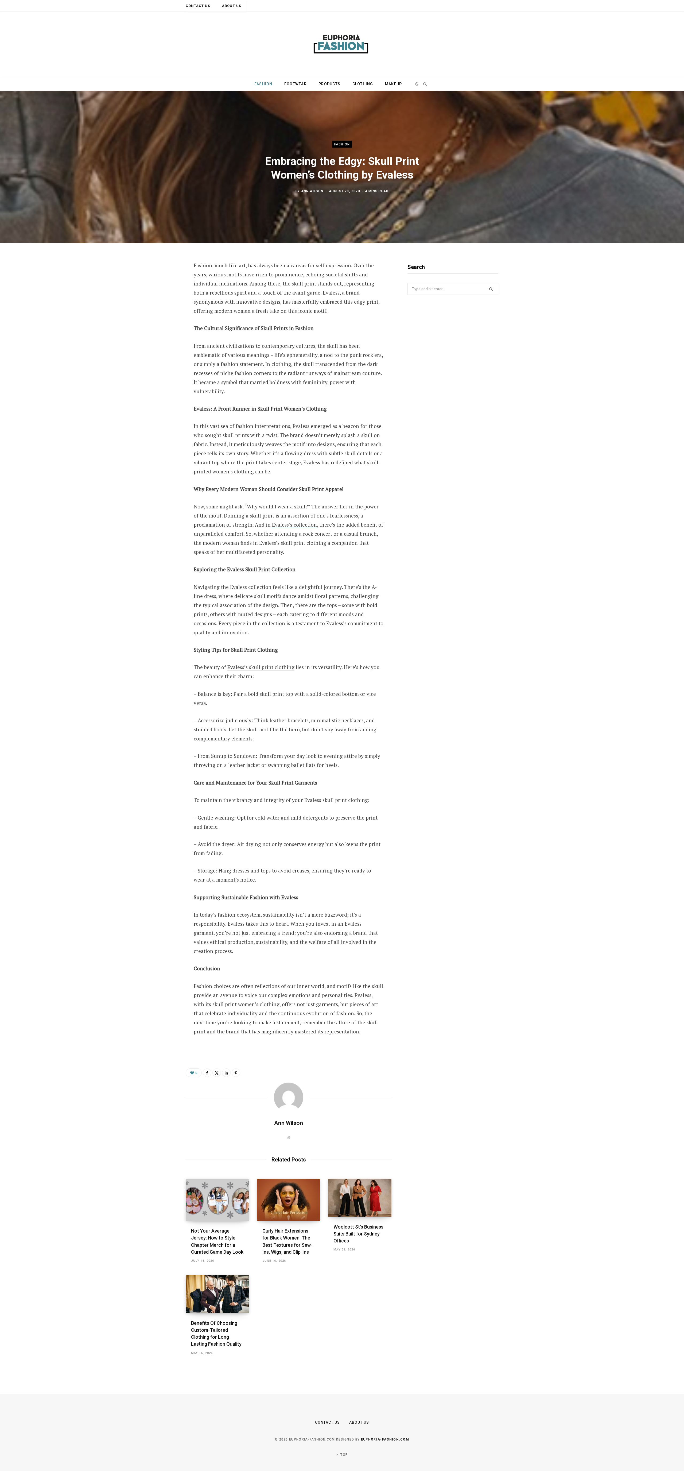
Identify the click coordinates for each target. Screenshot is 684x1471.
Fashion (263, 84)
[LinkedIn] (226, 1072)
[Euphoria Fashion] (342, 44)
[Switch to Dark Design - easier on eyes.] (417, 84)
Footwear (295, 84)
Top (343, 1455)
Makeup (393, 84)
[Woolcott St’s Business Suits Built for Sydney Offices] (359, 1198)
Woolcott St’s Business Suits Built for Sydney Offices (358, 1234)
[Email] (159, 323)
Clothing (362, 84)
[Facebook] (159, 280)
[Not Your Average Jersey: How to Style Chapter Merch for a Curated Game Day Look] (217, 1200)
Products (329, 84)
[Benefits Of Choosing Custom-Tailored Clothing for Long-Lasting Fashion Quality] (217, 1294)
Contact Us (198, 6)
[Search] (425, 84)
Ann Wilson (312, 191)
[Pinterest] (159, 309)
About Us (231, 6)
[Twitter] (159, 294)
